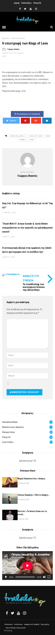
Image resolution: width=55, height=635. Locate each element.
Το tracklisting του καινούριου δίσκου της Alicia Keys (34, 287)
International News (10, 422)
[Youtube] (31, 9)
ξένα (31, 139)
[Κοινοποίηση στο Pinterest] (25, 121)
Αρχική (16, 3)
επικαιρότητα (18, 38)
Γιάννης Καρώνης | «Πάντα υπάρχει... (34, 495)
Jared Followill (17, 136)
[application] (27, 565)
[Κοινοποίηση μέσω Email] (47, 121)
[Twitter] (12, 613)
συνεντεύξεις (8, 442)
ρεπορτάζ (6, 437)
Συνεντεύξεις (26, 3)
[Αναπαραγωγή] (6, 576)
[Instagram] (36, 9)
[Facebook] (7, 613)
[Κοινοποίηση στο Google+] (36, 121)
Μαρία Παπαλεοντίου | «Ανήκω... (32, 478)
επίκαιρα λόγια (8, 432)
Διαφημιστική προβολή (31, 624)
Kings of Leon (35, 136)
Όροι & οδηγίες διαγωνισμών (16, 628)
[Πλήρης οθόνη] (49, 576)
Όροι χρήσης (45, 624)
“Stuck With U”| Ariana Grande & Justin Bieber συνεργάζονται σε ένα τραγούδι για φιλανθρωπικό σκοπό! (27, 227)
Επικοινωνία (8, 624)
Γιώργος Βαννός (13, 49)
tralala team (18, 624)
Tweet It (12, 120)
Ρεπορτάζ (37, 3)
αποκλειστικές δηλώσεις (13, 427)
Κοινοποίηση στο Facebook (28, 114)
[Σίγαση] (44, 576)
